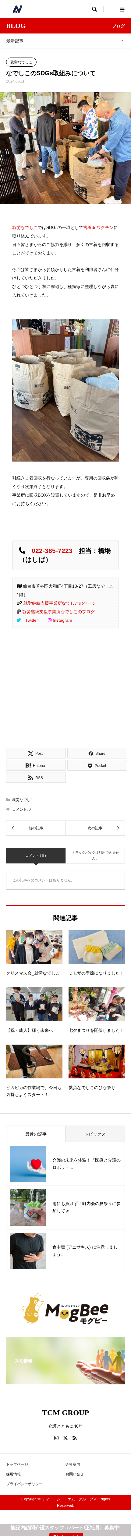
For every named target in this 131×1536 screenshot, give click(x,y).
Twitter (31, 620)
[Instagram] (56, 1438)
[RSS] (75, 1438)
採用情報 (13, 1474)
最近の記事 (36, 1134)
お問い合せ (75, 1474)
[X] (65, 1438)
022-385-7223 (52, 550)
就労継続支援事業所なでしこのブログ (58, 611)
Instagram (62, 620)
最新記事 (14, 40)
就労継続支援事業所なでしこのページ (59, 603)
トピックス (95, 1134)
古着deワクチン (98, 227)
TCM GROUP (65, 1412)
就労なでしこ (21, 62)
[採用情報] (65, 1380)
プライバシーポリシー (24, 1484)
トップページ (17, 1464)
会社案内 (73, 1464)
